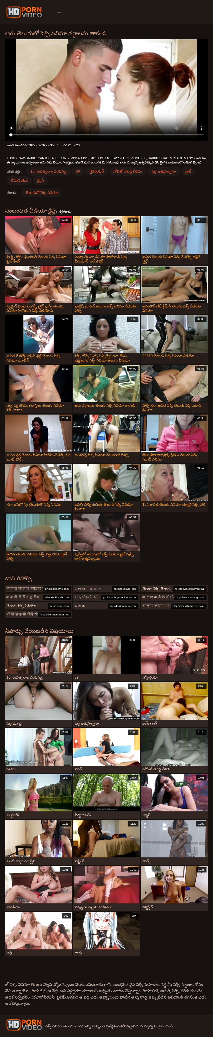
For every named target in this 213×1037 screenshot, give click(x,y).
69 (78, 171)
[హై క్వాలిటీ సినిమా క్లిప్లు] (24, 1025)
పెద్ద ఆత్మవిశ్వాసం (163, 171)
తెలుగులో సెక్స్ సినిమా (42, 193)
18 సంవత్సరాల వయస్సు (48, 171)
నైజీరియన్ (96, 171)
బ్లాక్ (188, 171)
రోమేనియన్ (19, 180)
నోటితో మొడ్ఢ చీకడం (127, 171)
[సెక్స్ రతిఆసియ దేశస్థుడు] (24, 12)
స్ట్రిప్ (40, 180)
